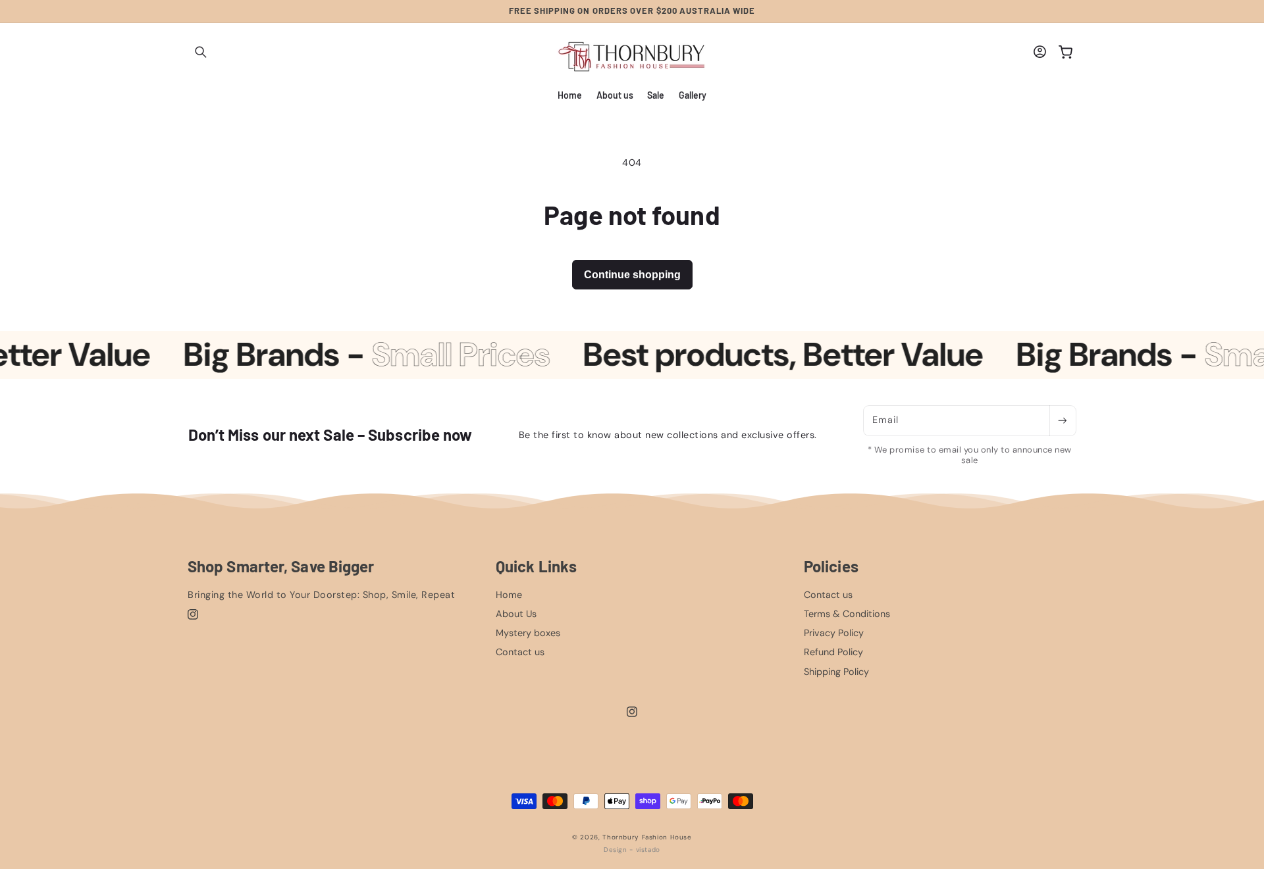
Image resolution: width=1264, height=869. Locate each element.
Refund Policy (833, 652)
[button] (201, 52)
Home (509, 595)
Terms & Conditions (847, 614)
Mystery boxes (528, 633)
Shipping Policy (836, 672)
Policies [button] (831, 566)
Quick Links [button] (536, 566)
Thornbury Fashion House (647, 837)
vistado (648, 849)
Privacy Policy (834, 633)
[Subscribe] (1062, 420)
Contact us (520, 652)
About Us (516, 614)
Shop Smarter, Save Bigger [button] (281, 566)
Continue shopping (632, 274)
